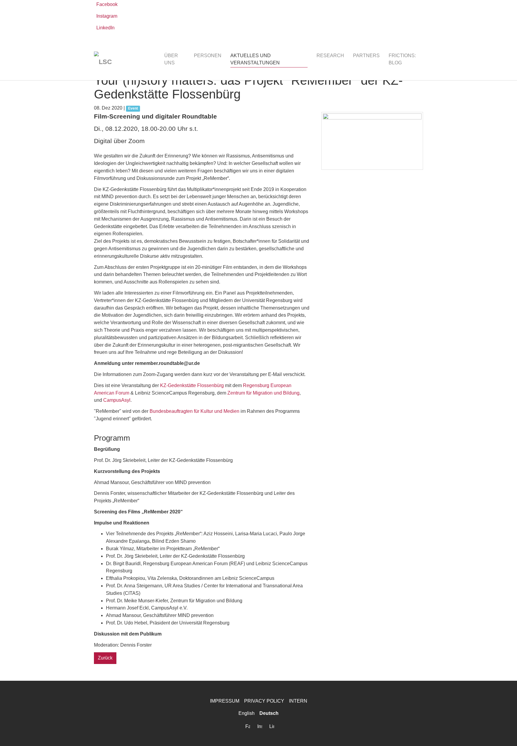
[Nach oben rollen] (504, 733)
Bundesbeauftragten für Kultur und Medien (194, 411)
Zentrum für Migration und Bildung (263, 392)
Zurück (105, 657)
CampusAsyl (116, 400)
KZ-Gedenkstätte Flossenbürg (192, 385)
